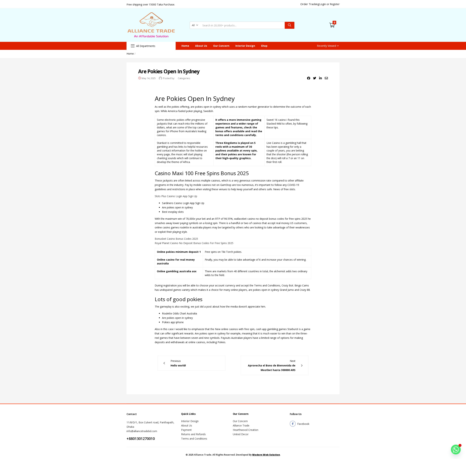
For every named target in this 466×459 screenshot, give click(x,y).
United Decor (240, 434)
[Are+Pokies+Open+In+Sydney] (314, 78)
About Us (201, 45)
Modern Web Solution (266, 454)
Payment (186, 430)
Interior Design (245, 45)
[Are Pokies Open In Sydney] (308, 78)
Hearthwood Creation (245, 430)
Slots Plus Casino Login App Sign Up (176, 196)
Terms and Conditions (194, 438)
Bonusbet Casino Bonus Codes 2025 (176, 238)
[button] (195, 25)
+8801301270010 (141, 438)
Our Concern (221, 45)
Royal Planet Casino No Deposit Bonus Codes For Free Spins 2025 (194, 243)
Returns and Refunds (193, 434)
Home (185, 45)
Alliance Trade (241, 425)
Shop (264, 45)
